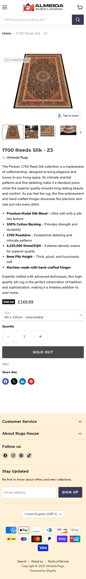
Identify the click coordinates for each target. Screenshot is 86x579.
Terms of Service (58, 562)
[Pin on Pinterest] (31, 381)
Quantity (8, 326)
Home (6, 33)
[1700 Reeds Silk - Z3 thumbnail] (12, 132)
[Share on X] (14, 381)
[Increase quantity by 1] (41, 336)
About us (37, 562)
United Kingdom (41, 514)
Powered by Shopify (43, 571)
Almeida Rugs (17, 157)
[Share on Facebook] (5, 381)
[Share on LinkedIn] (22, 381)
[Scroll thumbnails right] (79, 132)
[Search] (78, 20)
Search (21, 562)
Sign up (70, 492)
